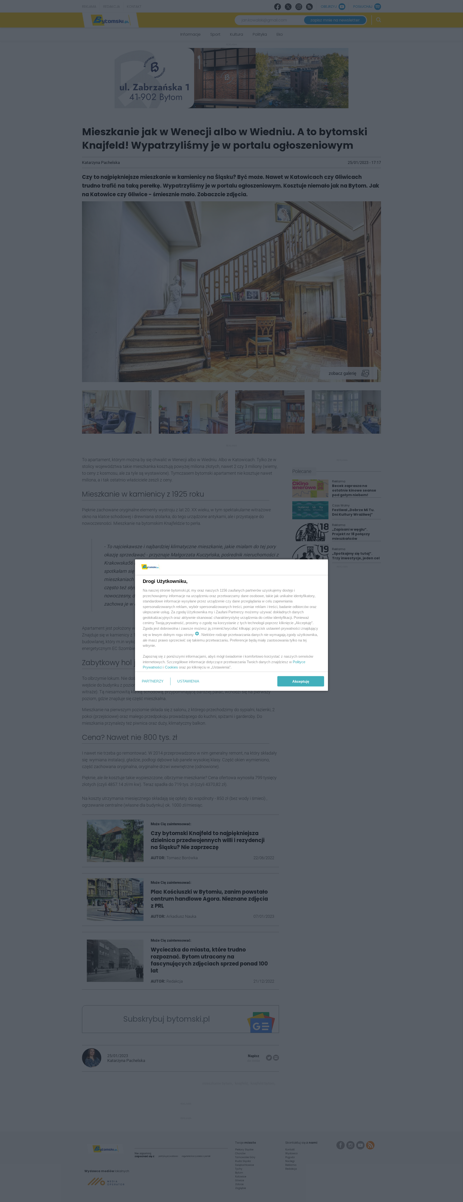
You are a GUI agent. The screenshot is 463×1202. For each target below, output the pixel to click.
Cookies (171, 667)
